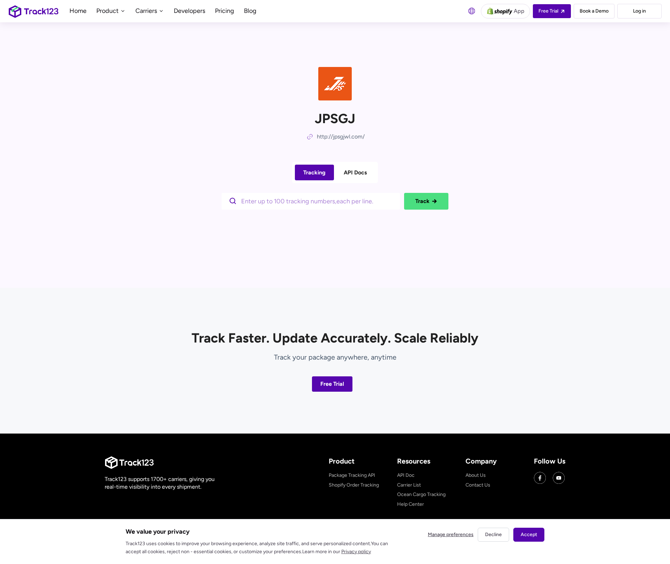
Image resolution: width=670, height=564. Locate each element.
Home (78, 11)
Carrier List (409, 485)
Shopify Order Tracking (354, 485)
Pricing (224, 11)
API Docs (355, 172)
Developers (189, 11)
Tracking (314, 172)
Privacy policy (356, 552)
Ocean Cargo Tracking (421, 494)
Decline (493, 534)
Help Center (410, 504)
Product (108, 11)
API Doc (406, 475)
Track (422, 201)
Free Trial (332, 384)
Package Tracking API (352, 475)
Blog (250, 11)
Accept (529, 534)
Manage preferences (451, 534)
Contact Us (478, 485)
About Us (476, 475)
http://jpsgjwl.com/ (341, 136)
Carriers (146, 11)
